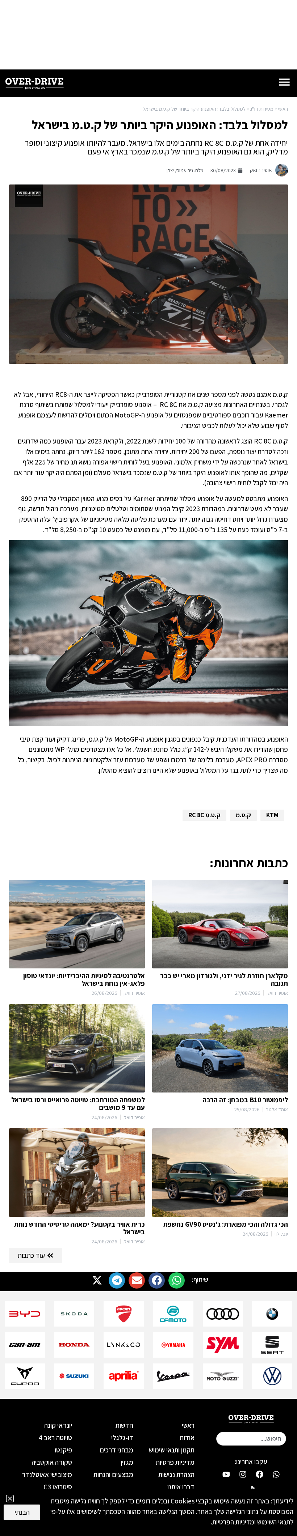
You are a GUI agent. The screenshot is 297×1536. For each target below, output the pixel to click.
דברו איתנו (180, 1487)
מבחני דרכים (116, 1450)
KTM (272, 815)
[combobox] (251, 1439)
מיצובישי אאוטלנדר (47, 1474)
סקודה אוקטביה (52, 1462)
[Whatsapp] (276, 1474)
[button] (176, 1280)
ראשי (283, 108)
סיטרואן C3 (57, 1487)
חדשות (124, 1425)
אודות (187, 1437)
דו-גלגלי (122, 1437)
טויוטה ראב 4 (55, 1437)
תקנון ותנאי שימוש (171, 1450)
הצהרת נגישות (176, 1474)
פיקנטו (63, 1450)
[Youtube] (226, 1474)
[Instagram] (242, 1474)
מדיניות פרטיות (175, 1462)
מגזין (127, 1462)
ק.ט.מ (243, 815)
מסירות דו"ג (261, 108)
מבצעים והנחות (113, 1474)
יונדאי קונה (58, 1425)
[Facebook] (259, 1474)
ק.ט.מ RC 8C (204, 815)
